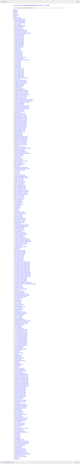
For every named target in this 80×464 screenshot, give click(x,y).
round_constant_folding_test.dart (20, 373)
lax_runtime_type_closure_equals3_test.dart (22, 264)
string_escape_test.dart (19, 416)
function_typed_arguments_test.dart (21, 176)
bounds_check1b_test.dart (19, 36)
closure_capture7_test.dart (19, 75)
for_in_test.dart (17, 172)
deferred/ (16, 9)
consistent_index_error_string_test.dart (21, 93)
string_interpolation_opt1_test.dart (21, 419)
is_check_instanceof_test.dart (20, 229)
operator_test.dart (18, 359)
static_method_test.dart (19, 412)
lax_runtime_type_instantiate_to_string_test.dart (23, 282)
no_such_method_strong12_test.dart (21, 333)
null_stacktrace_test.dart (19, 352)
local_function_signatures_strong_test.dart (22, 295)
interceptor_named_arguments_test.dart (22, 224)
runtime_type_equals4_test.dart (20, 391)
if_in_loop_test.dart (18, 203)
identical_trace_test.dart (19, 201)
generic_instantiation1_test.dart (20, 185)
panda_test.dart (17, 363)
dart (14, 5)
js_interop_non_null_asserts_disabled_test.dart (23, 240)
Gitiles (6, 462)
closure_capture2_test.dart (19, 68)
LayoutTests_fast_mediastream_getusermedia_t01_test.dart (25, 283)
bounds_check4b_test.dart (19, 45)
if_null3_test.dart (17, 206)
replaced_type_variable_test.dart (20, 370)
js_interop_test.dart (18, 245)
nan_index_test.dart (18, 325)
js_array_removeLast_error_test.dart (21, 233)
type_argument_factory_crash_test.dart (21, 441)
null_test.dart (17, 354)
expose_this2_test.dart (19, 159)
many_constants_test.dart (19, 304)
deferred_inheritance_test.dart (20, 131)
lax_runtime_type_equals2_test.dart (21, 278)
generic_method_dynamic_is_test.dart (21, 190)
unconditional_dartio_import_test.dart (21, 452)
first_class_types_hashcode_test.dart (21, 167)
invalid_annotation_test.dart (19, 227)
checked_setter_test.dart (19, 58)
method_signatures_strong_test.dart (21, 313)
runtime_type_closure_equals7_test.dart (21, 384)
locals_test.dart (17, 299)
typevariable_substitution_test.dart (21, 449)
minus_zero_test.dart (18, 316)
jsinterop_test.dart (18, 247)
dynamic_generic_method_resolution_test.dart (23, 148)
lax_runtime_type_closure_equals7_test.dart (22, 269)
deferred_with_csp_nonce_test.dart (21, 144)
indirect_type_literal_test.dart (20, 212)
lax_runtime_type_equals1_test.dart (21, 277)
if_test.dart (16, 209)
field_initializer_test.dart (19, 164)
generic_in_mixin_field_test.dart (20, 181)
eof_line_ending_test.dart (19, 155)
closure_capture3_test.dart (19, 70)
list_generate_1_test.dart (19, 286)
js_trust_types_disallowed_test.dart (21, 246)
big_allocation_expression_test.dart (21, 30)
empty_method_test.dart (19, 154)
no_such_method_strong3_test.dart (21, 337)
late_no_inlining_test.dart (19, 260)
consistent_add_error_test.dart (20, 89)
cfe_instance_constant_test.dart (20, 57)
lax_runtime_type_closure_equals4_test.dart (22, 265)
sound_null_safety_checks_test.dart (21, 405)
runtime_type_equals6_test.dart (20, 393)
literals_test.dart (17, 290)
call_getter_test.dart (18, 50)
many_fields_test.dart (18, 305)
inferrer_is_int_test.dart (19, 214)
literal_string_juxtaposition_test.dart (21, 288)
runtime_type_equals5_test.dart (20, 392)
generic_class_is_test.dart (19, 180)
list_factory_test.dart (18, 284)
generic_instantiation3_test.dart (20, 187)
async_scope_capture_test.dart (20, 25)
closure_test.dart (18, 79)
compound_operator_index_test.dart (21, 82)
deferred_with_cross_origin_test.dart (21, 140)
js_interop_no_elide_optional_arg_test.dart (22, 238)
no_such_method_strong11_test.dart (21, 332)
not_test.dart (17, 351)
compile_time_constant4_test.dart (21, 81)
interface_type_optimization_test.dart (21, 226)
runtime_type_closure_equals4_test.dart (21, 380)
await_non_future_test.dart (19, 29)
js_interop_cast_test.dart (19, 236)
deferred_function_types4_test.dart (21, 119)
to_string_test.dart (18, 438)
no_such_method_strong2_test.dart (21, 336)
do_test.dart (17, 145)
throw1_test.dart (17, 434)
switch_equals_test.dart (19, 425)
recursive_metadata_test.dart (20, 369)
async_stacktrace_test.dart (19, 26)
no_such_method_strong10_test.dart (21, 329)
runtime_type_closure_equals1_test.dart (21, 377)
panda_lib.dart (17, 361)
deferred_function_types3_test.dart (21, 118)
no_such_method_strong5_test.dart (21, 339)
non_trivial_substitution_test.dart (20, 348)
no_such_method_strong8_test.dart (21, 343)
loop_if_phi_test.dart (18, 302)
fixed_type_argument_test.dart (20, 169)
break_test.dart (17, 48)
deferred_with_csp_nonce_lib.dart (20, 143)
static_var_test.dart (18, 415)
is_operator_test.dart (18, 231)
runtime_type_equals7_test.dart (20, 394)
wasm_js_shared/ (18, 17)
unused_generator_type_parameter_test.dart (22, 453)
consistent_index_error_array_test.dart (21, 91)
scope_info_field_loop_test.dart (20, 401)
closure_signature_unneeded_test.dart (21, 77)
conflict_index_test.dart (19, 87)
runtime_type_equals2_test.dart (20, 388)
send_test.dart (17, 402)
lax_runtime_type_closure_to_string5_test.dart (23, 274)
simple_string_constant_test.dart (20, 403)
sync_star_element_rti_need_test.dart (21, 428)
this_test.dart (17, 433)
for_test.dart (17, 173)
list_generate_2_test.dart (19, 287)
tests (45, 5)
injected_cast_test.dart (19, 215)
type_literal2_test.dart (18, 446)
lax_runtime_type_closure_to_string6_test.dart (23, 275)
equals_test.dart (17, 157)
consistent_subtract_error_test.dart (21, 96)
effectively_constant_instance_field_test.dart (22, 153)
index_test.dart (17, 210)
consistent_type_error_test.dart (20, 98)
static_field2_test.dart (18, 409)
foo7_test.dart (17, 171)
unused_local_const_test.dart (20, 455)
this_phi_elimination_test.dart (20, 430)
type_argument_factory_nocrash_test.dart (22, 442)
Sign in (78, 1)
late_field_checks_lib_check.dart (20, 251)
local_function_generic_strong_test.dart (21, 293)
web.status (17, 457)
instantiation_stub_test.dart (19, 222)
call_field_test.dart (18, 49)
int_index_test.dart (18, 223)
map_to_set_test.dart (18, 307)
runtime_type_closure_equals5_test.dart (21, 382)
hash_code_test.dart (18, 200)
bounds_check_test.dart (19, 47)
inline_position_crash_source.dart (20, 218)
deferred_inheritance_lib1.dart (20, 128)
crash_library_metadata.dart (19, 111)
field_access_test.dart (18, 162)
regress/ (16, 13)
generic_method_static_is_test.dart (21, 192)
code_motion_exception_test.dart (20, 80)
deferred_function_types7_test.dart (21, 123)
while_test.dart (17, 458)
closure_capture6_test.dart (19, 73)
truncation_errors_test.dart (19, 439)
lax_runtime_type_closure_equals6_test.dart (22, 268)
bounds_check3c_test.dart (19, 43)
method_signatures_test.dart (20, 314)
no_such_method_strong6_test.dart (21, 341)
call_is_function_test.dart (19, 52)
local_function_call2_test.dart (20, 291)
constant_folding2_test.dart (19, 103)
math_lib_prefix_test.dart (19, 309)
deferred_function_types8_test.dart (21, 125)
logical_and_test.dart (18, 300)
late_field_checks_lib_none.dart (20, 253)
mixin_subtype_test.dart (19, 318)
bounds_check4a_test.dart (19, 44)
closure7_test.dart (18, 67)
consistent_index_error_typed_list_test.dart (22, 94)
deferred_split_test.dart (19, 135)
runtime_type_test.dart (19, 398)
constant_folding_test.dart (19, 104)
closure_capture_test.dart (19, 76)
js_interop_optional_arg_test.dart (20, 244)
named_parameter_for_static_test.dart (21, 323)
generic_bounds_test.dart (19, 178)
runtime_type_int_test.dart (19, 397)
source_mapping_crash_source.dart (21, 406)
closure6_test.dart (18, 66)
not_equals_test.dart (18, 350)
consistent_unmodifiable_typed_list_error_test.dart (23, 100)
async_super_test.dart (18, 27)
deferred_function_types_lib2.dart (20, 127)
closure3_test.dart (18, 62)
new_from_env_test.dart (19, 328)
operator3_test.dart (18, 356)
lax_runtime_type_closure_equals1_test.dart (22, 261)
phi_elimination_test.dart (19, 364)
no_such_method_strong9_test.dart (21, 345)
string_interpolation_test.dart (20, 420)
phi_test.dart (17, 366)
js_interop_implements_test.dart (20, 237)
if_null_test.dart (17, 208)
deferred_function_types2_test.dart (21, 117)
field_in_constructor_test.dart (20, 163)
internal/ (16, 11)
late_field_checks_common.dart (20, 250)
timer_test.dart (17, 437)
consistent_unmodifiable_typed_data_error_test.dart (24, 99)
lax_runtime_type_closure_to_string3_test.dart (23, 272)
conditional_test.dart (18, 86)
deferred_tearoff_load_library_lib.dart (21, 136)
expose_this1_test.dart (19, 158)
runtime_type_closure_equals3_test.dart (21, 379)
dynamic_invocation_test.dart (20, 149)
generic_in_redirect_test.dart (19, 182)
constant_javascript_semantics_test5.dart (22, 108)
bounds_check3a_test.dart (19, 40)
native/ (16, 12)
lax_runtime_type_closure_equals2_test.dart (22, 263)
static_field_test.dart (18, 410)
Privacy (9, 462)
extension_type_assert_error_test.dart (21, 160)
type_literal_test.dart (18, 447)
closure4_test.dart (18, 63)
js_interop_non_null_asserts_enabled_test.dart (23, 241)
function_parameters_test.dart (20, 174)
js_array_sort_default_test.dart (20, 235)
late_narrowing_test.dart (19, 259)
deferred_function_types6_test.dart (21, 122)
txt (75, 462)
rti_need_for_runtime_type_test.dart (21, 375)
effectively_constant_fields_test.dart (21, 151)
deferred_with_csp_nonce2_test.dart (21, 141)
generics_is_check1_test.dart (20, 196)
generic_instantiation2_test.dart (20, 186)
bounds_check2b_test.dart (19, 39)
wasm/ (16, 16)
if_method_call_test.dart (19, 204)
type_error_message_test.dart (20, 444)
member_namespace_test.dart (20, 311)
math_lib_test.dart (18, 310)
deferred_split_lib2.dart (19, 134)
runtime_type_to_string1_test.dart (20, 400)
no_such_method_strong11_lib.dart (21, 331)
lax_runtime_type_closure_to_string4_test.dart (23, 273)
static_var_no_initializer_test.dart (20, 414)
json (78, 462)
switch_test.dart (17, 426)
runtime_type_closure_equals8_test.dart (21, 386)
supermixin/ (17, 15)
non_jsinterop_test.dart (19, 347)
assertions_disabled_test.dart (20, 20)
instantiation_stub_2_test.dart (20, 221)
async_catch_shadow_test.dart (20, 22)
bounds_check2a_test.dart (19, 38)
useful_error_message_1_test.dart (20, 456)
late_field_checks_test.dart (19, 255)
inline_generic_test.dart (19, 217)
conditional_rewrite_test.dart (20, 84)
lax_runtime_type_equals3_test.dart (21, 279)
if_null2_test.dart (17, 205)
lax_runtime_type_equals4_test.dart (21, 281)
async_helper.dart (18, 24)
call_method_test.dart (18, 53)
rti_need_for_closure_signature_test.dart (22, 374)
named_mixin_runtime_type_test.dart (21, 322)
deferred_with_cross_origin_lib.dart (21, 139)
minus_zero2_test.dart (18, 315)
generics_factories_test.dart (19, 195)
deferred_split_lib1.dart (19, 132)
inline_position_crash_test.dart (20, 219)
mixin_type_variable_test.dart (20, 319)
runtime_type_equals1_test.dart (20, 387)
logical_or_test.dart (18, 301)
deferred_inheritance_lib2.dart (20, 130)
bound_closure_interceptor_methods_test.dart (23, 33)
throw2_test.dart (17, 435)
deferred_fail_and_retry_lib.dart (20, 113)
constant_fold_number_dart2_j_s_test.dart (22, 102)
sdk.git (17, 5)
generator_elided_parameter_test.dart (21, 177)
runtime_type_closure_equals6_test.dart (21, 383)
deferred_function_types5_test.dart (21, 121)
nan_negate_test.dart (18, 327)
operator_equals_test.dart (19, 357)
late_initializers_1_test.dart (19, 256)
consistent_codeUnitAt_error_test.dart (21, 90)
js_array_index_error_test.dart (20, 232)
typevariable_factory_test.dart (20, 448)
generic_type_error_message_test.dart (21, 194)
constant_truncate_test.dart (19, 109)
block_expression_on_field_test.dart (21, 31)
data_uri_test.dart (18, 112)
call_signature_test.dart (19, 54)
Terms (12, 462)
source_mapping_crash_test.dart (20, 407)
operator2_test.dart (18, 355)
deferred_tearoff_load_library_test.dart (21, 137)
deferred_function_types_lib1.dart (20, 126)
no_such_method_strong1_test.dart (21, 334)
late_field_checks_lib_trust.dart (20, 254)
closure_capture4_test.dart (19, 71)
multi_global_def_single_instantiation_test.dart (23, 320)
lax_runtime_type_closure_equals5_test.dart (22, 267)
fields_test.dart (17, 165)
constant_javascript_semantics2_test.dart (22, 105)
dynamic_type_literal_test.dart (20, 150)
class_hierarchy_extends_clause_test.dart (22, 59)
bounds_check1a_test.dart (19, 35)
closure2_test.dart (18, 61)
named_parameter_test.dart (19, 324)
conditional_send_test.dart (19, 85)
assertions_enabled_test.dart (20, 21)
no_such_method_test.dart (19, 346)
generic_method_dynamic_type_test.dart (22, 191)
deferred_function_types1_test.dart (21, 116)
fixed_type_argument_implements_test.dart (22, 168)
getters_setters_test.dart (19, 199)
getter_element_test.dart (19, 197)
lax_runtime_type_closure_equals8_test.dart (22, 270)
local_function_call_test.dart (19, 292)
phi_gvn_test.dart (18, 365)
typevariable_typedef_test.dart (20, 451)
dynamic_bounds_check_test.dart (20, 146)
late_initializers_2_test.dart (19, 258)
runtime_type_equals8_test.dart (20, 396)
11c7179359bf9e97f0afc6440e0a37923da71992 (31, 5)
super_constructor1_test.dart (20, 423)
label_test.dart (17, 249)
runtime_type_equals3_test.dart (20, 389)
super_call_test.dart (18, 421)
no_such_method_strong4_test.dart (21, 338)
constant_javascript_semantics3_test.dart (22, 107)
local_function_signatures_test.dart (21, 296)
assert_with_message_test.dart (20, 18)
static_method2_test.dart (19, 411)
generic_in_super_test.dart (19, 183)
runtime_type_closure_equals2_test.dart (21, 378)
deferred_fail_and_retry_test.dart (20, 114)
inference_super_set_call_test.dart (20, 213)
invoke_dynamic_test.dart (19, 228)
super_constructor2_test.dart (20, 424)
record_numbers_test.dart (19, 368)
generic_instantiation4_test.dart (20, 189)
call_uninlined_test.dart (19, 55)
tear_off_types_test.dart (19, 429)
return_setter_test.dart (18, 371)
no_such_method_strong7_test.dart (21, 342)
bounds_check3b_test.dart (19, 41)
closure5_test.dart (18, 64)
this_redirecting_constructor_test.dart (21, 432)
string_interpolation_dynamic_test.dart (21, 417)
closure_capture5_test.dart (19, 72)
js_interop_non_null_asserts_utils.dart (21, 242)
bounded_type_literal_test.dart (20, 34)
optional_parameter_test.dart (20, 360)
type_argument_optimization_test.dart (21, 443)
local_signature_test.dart (19, 297)
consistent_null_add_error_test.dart (21, 95)
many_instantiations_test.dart (20, 306)
